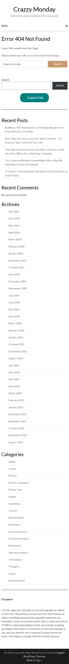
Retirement (14, 545)
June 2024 (14, 302)
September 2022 (17, 435)
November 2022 (17, 421)
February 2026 (16, 246)
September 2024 (17, 288)
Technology (15, 559)
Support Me (35, 98)
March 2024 (15, 323)
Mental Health (16, 517)
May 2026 (13, 225)
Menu (4, 25)
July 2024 (13, 295)
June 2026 (14, 218)
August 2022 (15, 442)
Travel (11, 573)
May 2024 (13, 309)
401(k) (11, 461)
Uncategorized (16, 580)
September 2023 (17, 351)
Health (12, 496)
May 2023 (13, 379)
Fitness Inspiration (18, 482)
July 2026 (13, 211)
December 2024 (17, 281)
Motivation (14, 524)
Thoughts (14, 566)
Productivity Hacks (18, 538)
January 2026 (15, 253)
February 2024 (16, 330)
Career (12, 468)
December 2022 (17, 414)
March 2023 (15, 393)
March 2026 (15, 239)
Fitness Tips (15, 489)
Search (5, 79)
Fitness (12, 475)
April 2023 (14, 386)
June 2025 (14, 274)
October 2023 (16, 344)
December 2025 (17, 260)
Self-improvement (18, 552)
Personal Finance (17, 531)
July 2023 (13, 365)
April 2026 (14, 232)
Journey (12, 510)
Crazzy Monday (34, 9)
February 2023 (16, 400)
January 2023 (15, 407)
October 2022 (16, 428)
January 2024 (15, 337)
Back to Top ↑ (34, 660)
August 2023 (15, 358)
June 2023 (14, 372)
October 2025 (16, 267)
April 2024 (14, 316)
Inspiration (14, 503)
